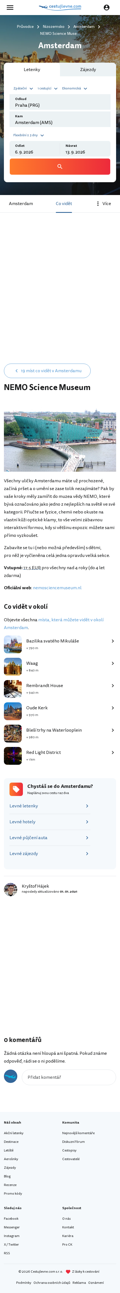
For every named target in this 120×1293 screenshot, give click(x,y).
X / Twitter (11, 1244)
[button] (24, 88)
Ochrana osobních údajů (51, 1282)
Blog (7, 1176)
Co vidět (64, 203)
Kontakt (68, 1227)
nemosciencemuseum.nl (57, 588)
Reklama (79, 1282)
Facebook (11, 1218)
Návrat (71, 145)
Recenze (10, 1185)
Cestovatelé (71, 1159)
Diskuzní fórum (73, 1141)
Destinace (11, 1141)
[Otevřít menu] (12, 7)
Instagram (12, 1236)
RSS (7, 1253)
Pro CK (67, 1244)
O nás (66, 1218)
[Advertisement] (60, 297)
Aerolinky (11, 1159)
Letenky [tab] (32, 69)
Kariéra (67, 1236)
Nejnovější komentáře (78, 1133)
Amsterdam (21, 203)
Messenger (12, 1227)
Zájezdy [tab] (88, 69)
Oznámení (96, 1282)
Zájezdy (10, 1167)
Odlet (20, 145)
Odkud (21, 99)
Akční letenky (13, 1133)
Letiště (8, 1150)
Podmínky (23, 1282)
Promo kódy (13, 1193)
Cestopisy (69, 1150)
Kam (19, 116)
